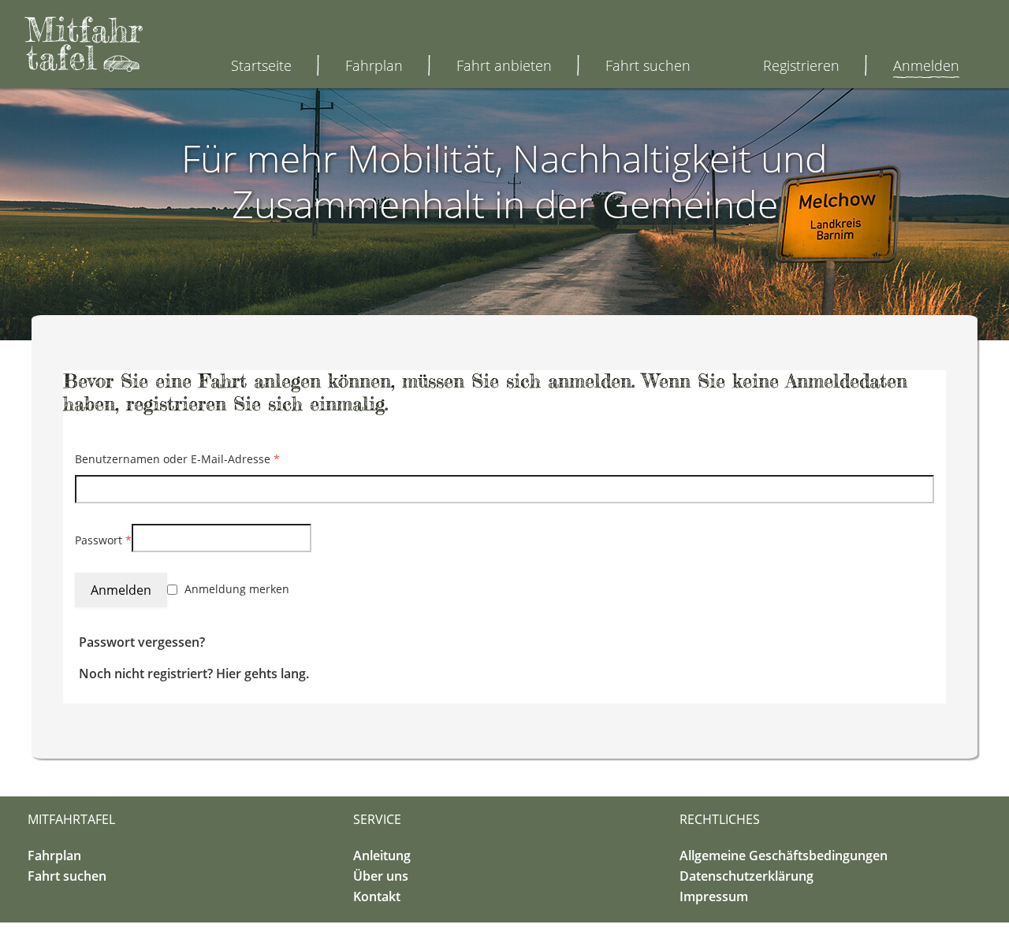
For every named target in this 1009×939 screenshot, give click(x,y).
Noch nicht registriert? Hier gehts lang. (194, 673)
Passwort (103, 540)
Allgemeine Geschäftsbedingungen (783, 855)
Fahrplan (374, 65)
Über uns (380, 876)
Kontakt (376, 896)
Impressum (713, 896)
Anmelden (926, 65)
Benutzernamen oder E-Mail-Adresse (177, 458)
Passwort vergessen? (142, 642)
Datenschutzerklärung (746, 876)
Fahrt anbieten (504, 65)
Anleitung (382, 855)
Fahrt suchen (648, 65)
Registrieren (801, 65)
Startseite (261, 65)
